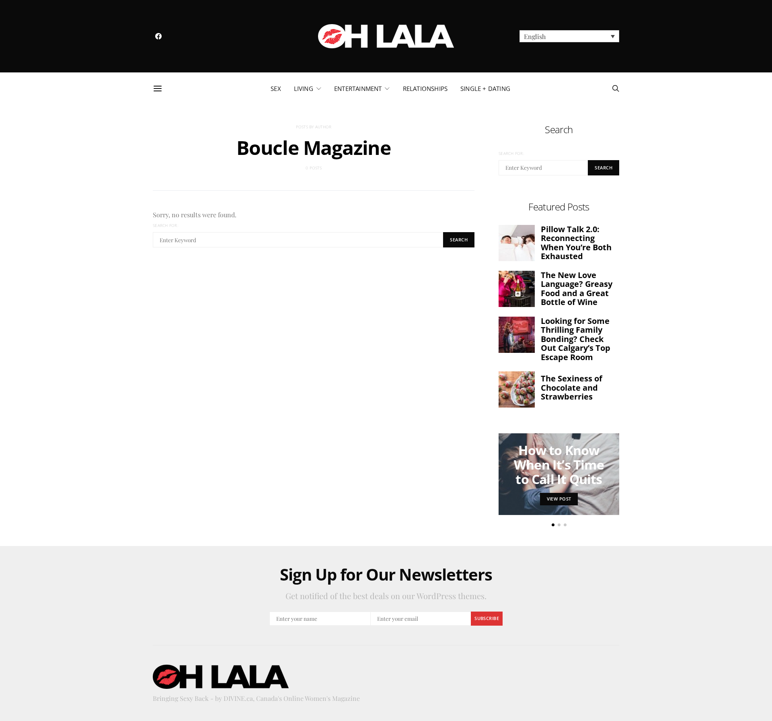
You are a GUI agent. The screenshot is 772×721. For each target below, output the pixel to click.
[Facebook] (158, 36)
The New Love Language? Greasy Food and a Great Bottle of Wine (576, 289)
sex (276, 88)
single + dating (485, 88)
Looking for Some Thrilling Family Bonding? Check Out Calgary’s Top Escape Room (575, 339)
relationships (425, 88)
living (303, 88)
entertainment (358, 88)
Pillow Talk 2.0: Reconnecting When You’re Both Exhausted (576, 243)
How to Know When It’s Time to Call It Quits (559, 464)
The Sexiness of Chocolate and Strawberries (571, 387)
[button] (569, 36)
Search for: (165, 225)
